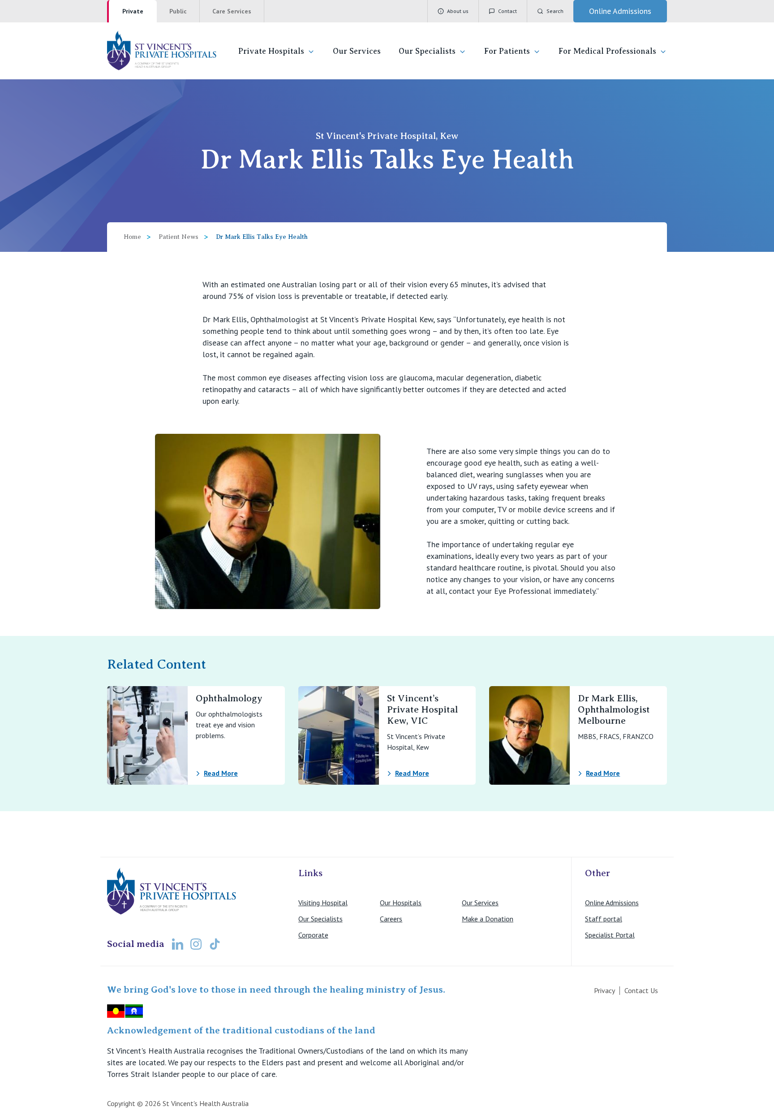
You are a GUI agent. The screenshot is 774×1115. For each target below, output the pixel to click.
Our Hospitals (400, 902)
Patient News (178, 236)
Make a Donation (487, 918)
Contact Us (641, 990)
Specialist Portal (610, 934)
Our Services (357, 51)
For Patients (507, 51)
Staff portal (603, 918)
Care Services (231, 11)
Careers (391, 918)
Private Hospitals (271, 51)
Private (132, 11)
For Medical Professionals (607, 51)
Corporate (313, 934)
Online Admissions (612, 902)
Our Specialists (427, 51)
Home (132, 236)
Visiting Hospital (323, 902)
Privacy (604, 990)
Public (178, 11)
